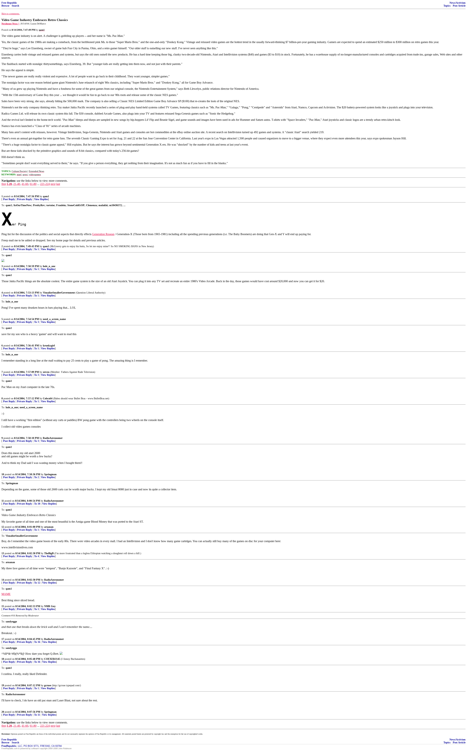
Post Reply (9, 199)
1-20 (9, 184)
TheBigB (49, 553)
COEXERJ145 (52, 659)
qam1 (46, 196)
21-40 (16, 184)
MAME (6, 594)
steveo (46, 372)
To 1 (36, 249)
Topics (446, 5)
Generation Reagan (103, 234)
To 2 (36, 477)
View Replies (41, 199)
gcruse (47, 685)
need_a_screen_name (54, 319)
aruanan (48, 527)
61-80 (33, 184)
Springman (50, 474)
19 (2, 685)
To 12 (37, 582)
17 (2, 639)
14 (2, 579)
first (3, 184)
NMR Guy (50, 606)
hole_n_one (49, 266)
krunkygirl (49, 345)
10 (2, 474)
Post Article (459, 5)
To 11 (37, 714)
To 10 (37, 503)
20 (2, 712)
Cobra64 (47, 398)
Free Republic (9, 2)
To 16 (37, 642)
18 (2, 659)
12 (2, 527)
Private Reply (24, 199)
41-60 (25, 184)
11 (2, 500)
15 (2, 606)
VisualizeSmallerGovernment (59, 292)
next (53, 184)
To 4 (36, 556)
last (58, 184)
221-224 (45, 184)
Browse (5, 5)
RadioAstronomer (53, 438)
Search (15, 5)
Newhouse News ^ (10, 23)
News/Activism (457, 2)
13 (2, 553)
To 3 (36, 322)
